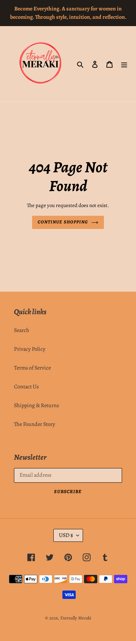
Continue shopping (63, 222)
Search (21, 330)
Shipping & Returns (36, 405)
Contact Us (26, 386)
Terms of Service (32, 368)
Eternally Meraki (75, 618)
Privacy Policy (29, 349)
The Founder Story (34, 424)
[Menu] (124, 64)
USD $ (66, 535)
